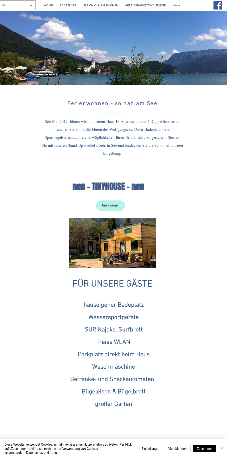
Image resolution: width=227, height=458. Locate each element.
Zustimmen (205, 448)
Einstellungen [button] (150, 448)
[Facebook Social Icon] (217, 5)
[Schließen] (221, 448)
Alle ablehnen (177, 448)
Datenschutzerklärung (41, 452)
